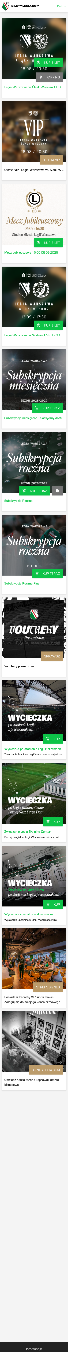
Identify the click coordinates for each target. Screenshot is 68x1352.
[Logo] (21, 6)
